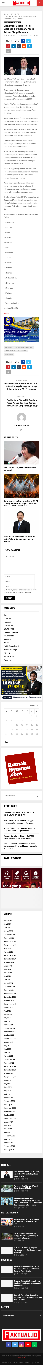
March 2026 (8, 931)
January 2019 (9, 1150)
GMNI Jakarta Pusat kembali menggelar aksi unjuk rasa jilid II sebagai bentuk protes (26, 1236)
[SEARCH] (36, 795)
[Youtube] (28, 1344)
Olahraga (7, 639)
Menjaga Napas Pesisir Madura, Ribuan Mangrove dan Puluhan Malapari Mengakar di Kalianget (21, 846)
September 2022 (10, 1039)
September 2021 (10, 1077)
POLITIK (7, 643)
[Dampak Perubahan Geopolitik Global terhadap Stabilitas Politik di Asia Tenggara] (7, 1298)
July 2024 (7, 969)
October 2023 (9, 1000)
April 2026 (7, 928)
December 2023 (10, 994)
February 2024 (9, 987)
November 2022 (10, 1032)
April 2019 (7, 1139)
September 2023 (10, 1004)
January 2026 (9, 938)
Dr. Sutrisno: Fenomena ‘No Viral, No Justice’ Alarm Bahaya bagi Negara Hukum (19, 539)
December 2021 (10, 1066)
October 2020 (9, 1115)
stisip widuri (9, 354)
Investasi (7, 622)
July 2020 (7, 1125)
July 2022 (7, 1046)
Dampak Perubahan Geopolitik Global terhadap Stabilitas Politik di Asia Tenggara (28, 1297)
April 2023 (7, 1021)
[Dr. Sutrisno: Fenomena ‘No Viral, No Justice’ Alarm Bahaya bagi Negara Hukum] (7, 1174)
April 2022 (7, 1052)
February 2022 (9, 1060)
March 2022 (8, 1056)
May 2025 (7, 948)
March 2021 (8, 1098)
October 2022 (9, 1035)
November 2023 (10, 997)
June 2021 (8, 1087)
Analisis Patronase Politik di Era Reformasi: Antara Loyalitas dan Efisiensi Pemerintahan (26, 1269)
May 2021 (7, 1091)
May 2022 (7, 1049)
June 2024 (8, 973)
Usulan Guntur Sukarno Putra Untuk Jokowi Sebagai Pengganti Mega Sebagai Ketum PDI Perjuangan (21, 386)
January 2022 (9, 1063)
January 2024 (9, 990)
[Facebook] (8, 1344)
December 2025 (10, 941)
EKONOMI (7, 618)
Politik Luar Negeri (11, 650)
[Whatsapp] (34, 1344)
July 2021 (7, 1084)
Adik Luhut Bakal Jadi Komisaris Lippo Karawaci (20, 469)
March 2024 (8, 983)
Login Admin (35, 1363)
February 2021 (9, 1101)
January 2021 (9, 1105)
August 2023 (8, 1007)
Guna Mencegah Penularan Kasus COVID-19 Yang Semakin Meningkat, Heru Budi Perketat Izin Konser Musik (21, 503)
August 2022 (8, 1042)
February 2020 (9, 1136)
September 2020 (10, 1118)
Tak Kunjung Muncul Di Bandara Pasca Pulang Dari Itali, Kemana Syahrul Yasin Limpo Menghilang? (21, 403)
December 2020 (10, 1108)
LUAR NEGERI (9, 636)
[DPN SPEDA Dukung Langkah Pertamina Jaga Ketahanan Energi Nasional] (7, 1250)
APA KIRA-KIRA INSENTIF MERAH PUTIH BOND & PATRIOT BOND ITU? (27, 1221)
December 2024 (10, 955)
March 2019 (8, 1143)
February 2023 (9, 1028)
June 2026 (8, 921)
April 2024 (7, 980)
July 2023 (7, 1011)
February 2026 (9, 935)
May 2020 (7, 1132)
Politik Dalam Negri (11, 646)
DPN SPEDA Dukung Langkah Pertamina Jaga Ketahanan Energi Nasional (27, 1250)
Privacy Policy (18, 1363)
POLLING (7, 653)
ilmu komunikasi (10, 351)
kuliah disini (22, 351)
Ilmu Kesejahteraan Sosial (24, 347)
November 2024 (10, 959)
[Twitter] (15, 1344)
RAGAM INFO (16, 22)
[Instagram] (21, 1344)
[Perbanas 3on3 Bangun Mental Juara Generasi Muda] (7, 1188)
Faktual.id (8, 347)
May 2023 (7, 1018)
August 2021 (8, 1080)
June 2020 (8, 1129)
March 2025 (8, 952)
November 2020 (10, 1111)
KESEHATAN (8, 625)
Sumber (7, 313)
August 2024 (8, 966)
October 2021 (9, 1073)
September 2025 (10, 945)
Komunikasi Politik (11, 632)
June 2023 (8, 1014)
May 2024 (7, 976)
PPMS (27, 1363)
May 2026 (7, 924)
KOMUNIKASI (7, 22)
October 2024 (9, 962)
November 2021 (10, 1070)
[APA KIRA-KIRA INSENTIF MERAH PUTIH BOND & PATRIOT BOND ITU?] (7, 1222)
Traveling (7, 660)
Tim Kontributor (10, 35)
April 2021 (7, 1094)
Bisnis (6, 615)
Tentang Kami (6, 1363)
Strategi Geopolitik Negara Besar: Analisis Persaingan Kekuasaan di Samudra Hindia (27, 1283)
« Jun (6, 742)
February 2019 (9, 1146)
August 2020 (8, 1122)
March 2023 (8, 1025)
